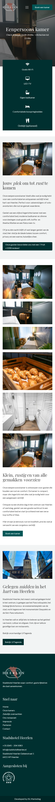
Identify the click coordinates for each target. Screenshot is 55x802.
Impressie (7, 721)
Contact (6, 728)
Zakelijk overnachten (12, 714)
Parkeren (7, 725)
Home (5, 706)
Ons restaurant (9, 717)
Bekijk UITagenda (13, 642)
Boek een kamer (42, 7)
